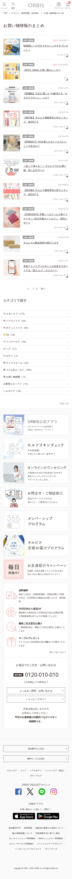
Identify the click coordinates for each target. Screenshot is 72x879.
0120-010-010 (41, 674)
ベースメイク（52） (16, 320)
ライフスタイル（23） (18, 362)
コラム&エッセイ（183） (19, 369)
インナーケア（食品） (55, 770)
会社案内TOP (15, 827)
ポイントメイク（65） (18, 327)
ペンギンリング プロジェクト (28, 848)
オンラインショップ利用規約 (22, 838)
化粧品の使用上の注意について (49, 827)
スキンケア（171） (16, 313)
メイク (23, 770)
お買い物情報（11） (16, 376)
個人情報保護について (22, 833)
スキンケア (12, 770)
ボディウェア (36, 775)
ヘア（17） (12, 348)
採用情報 (28, 827)
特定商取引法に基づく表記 (48, 833)
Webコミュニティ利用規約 (51, 838)
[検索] (13, 4)
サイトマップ (51, 848)
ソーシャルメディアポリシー (50, 843)
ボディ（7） (12, 355)
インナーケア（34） (16, 341)
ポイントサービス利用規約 (21, 843)
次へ (43, 288)
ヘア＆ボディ (36, 770)
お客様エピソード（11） (16, 383)
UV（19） (11, 334)
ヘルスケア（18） (12, 390)
